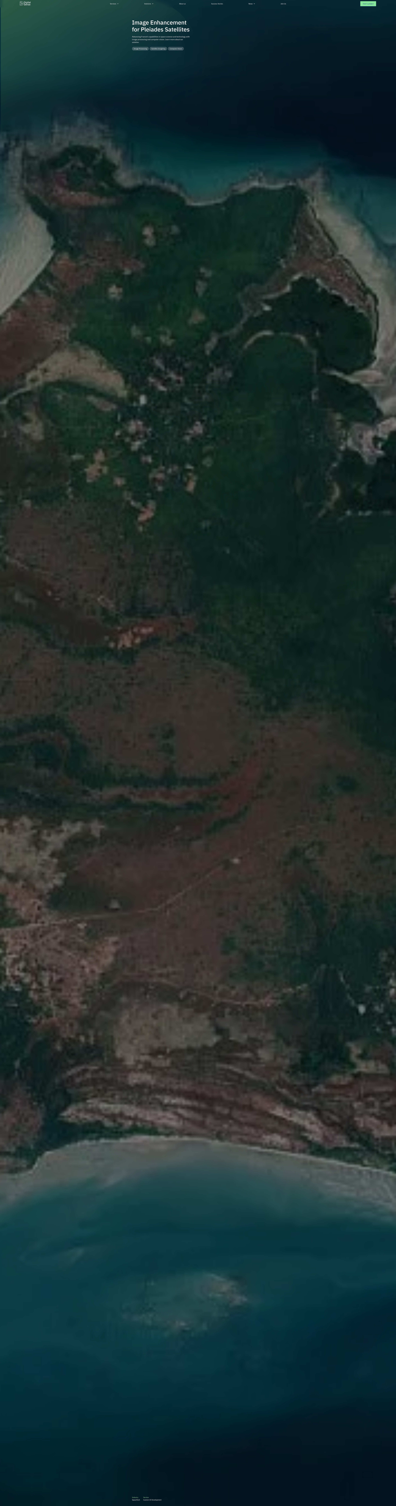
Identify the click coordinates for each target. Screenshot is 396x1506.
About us (182, 4)
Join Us (283, 4)
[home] (25, 3)
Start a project (368, 4)
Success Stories (217, 4)
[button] (114, 4)
